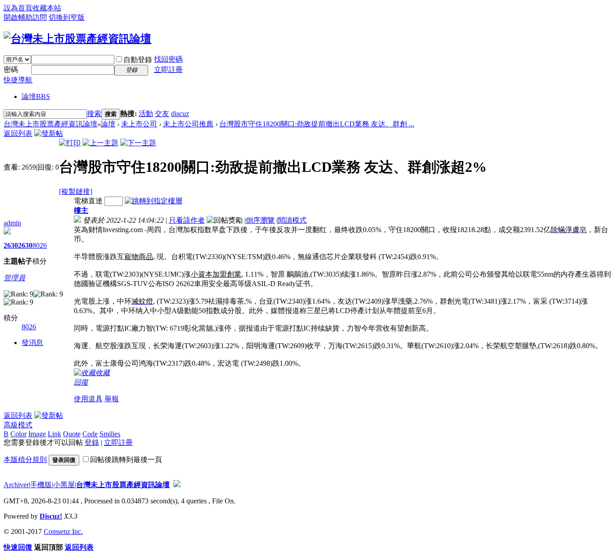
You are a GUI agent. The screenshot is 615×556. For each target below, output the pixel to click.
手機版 (41, 485)
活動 (146, 113)
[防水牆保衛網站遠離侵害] (177, 485)
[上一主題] (100, 143)
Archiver (16, 485)
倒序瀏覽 (260, 220)
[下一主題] (138, 143)
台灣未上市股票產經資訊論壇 (50, 124)
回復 (81, 382)
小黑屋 (64, 485)
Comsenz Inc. (63, 531)
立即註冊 (168, 69)
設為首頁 (18, 8)
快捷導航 (18, 80)
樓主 (81, 210)
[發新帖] (48, 133)
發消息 (32, 342)
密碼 (11, 69)
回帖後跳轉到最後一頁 (126, 459)
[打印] (70, 143)
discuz (180, 113)
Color (18, 434)
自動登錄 (137, 59)
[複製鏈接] (75, 191)
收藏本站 (46, 8)
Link (54, 434)
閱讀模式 (292, 220)
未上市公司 (139, 124)
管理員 (14, 278)
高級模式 (18, 425)
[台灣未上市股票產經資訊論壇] (77, 39)
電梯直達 (88, 201)
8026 (39, 245)
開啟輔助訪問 (25, 17)
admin (12, 223)
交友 (162, 113)
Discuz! (51, 516)
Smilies (109, 434)
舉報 (111, 399)
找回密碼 (168, 59)
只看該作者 (187, 220)
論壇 (36, 96)
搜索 (94, 113)
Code (90, 434)
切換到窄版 (67, 17)
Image (37, 434)
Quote (72, 434)
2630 (11, 245)
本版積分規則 (25, 459)
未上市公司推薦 (188, 124)
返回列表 (18, 133)
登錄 (92, 442)
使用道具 (88, 399)
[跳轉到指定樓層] (153, 201)
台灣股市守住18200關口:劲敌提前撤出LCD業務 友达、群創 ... (316, 124)
